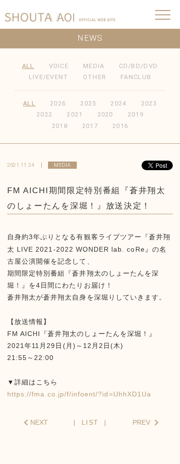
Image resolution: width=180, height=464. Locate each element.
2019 (136, 114)
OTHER (95, 77)
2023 (149, 103)
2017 (90, 125)
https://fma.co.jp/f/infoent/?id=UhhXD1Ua (79, 394)
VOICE (59, 66)
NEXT (39, 422)
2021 (75, 114)
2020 (105, 114)
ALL (28, 66)
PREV (141, 422)
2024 (118, 103)
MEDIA (94, 66)
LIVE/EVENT (49, 77)
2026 (58, 103)
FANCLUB (135, 77)
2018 (60, 125)
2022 (44, 114)
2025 (88, 103)
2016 (120, 125)
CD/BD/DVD (138, 66)
